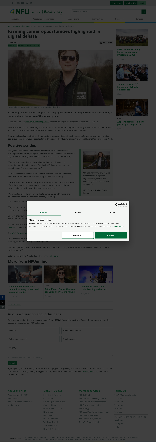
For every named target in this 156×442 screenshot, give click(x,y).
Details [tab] (78, 212)
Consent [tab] (43, 212)
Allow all (110, 235)
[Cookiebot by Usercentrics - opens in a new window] (117, 205)
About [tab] (112, 212)
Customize (76, 235)
